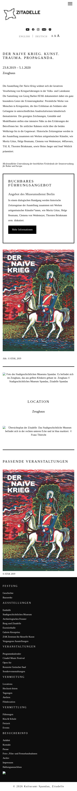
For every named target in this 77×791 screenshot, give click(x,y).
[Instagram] (38, 29)
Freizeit (6, 723)
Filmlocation (9, 701)
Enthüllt (7, 610)
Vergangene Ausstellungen (15, 641)
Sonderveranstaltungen (14, 671)
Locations (7, 684)
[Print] (50, 29)
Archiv (6, 758)
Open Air (7, 662)
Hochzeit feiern (10, 688)
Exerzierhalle (9, 627)
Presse (6, 749)
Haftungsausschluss (12, 767)
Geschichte (8, 593)
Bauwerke (7, 597)
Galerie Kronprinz (11, 632)
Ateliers (6, 697)
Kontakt (7, 744)
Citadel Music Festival (14, 658)
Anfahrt (6, 740)
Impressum (8, 762)
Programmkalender (12, 653)
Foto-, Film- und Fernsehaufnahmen (20, 753)
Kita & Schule (9, 718)
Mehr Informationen (22, 229)
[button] (70, 4)
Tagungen (7, 693)
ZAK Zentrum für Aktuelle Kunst (18, 636)
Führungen (8, 714)
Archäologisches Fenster (14, 619)
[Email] (44, 29)
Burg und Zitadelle (12, 623)
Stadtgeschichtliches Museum (17, 614)
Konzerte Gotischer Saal (14, 667)
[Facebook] (27, 29)
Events (6, 727)
